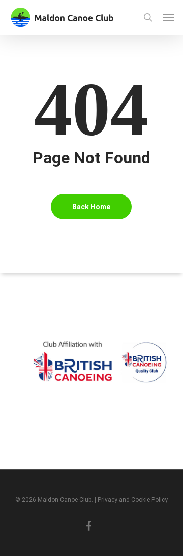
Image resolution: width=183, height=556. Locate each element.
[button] (168, 17)
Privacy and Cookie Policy (133, 499)
